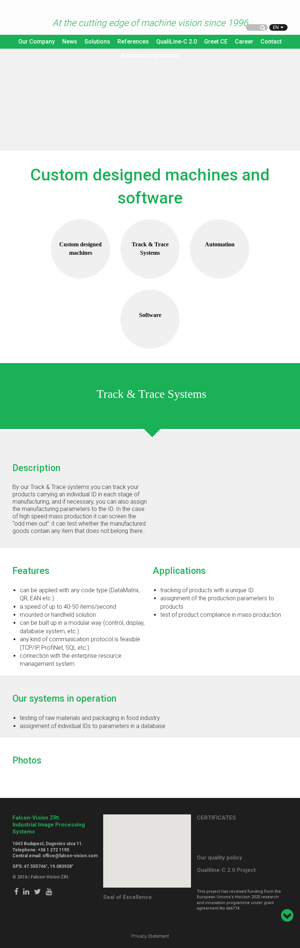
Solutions (97, 41)
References (133, 41)
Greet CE (216, 41)
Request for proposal (150, 55)
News (69, 41)
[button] (147, 846)
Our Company (36, 41)
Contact (271, 41)
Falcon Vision (27, 18)
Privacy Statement (150, 936)
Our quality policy (219, 857)
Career (244, 41)
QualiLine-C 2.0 (176, 41)
